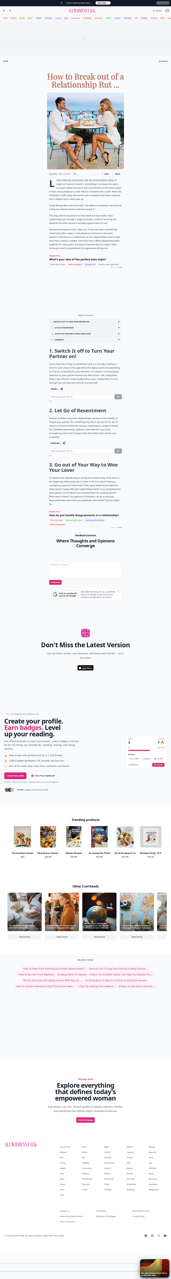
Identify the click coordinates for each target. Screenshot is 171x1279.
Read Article (30, 937)
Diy (83, 1157)
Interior (108, 18)
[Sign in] (167, 11)
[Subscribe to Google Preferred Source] (65, 594)
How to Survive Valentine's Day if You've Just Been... (45, 986)
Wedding (154, 18)
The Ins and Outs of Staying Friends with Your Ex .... (52, 980)
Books (30, 18)
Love (62, 1173)
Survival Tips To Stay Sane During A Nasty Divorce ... (118, 968)
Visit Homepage (85, 1120)
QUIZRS (120, 267)
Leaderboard (133, 765)
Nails (62, 1179)
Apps (66, 18)
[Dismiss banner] (118, 591)
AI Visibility (101, 1211)
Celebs (107, 1152)
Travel (84, 1189)
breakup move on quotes (72, 974)
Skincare (86, 1184)
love (5, 61)
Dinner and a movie (57, 264)
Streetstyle (98, 18)
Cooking (58, 18)
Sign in (55, 782)
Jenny (54, 174)
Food (151, 1157)
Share (117, 174)
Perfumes (131, 1179)
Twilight (38, 18)
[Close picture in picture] (142, 1261)
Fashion (107, 1157)
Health (63, 1168)
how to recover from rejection (36, 974)
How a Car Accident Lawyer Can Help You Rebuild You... (121, 974)
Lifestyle (117, 18)
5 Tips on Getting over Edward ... (97, 986)
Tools (62, 1195)
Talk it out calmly (56, 520)
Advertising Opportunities (71, 1216)
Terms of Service (67, 1221)
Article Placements (141, 1211)
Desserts (153, 1152)
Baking (130, 1147)
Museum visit (90, 264)
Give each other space (74, 520)
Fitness (130, 1157)
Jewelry (130, 1168)
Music (162, 18)
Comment (55, 582)
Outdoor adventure (75, 264)
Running (153, 1179)
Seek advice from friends (95, 520)
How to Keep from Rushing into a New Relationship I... (54, 968)
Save (106, 174)
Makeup (85, 1173)
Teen (62, 1189)
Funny (62, 1163)
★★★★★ (163, 61)
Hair (151, 1163)
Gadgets (144, 18)
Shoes (5, 18)
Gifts (129, 1163)
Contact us (64, 1211)
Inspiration (87, 1168)
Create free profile (15, 775)
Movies (13, 18)
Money (107, 1173)
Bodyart (63, 1152)
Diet (136, 18)
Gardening (87, 18)
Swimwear (128, 18)
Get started (158, 765)
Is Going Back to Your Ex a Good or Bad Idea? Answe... (117, 980)
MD (75, 174)
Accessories (75, 18)
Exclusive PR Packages (106, 1216)
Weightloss (154, 1189)
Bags (106, 1147)
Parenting (48, 18)
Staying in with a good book (108, 264)
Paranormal (87, 1179)
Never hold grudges (57, 524)
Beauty (22, 18)
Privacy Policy (138, 1216)
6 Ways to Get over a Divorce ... (137, 986)
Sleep (106, 1184)
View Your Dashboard (45, 775)
